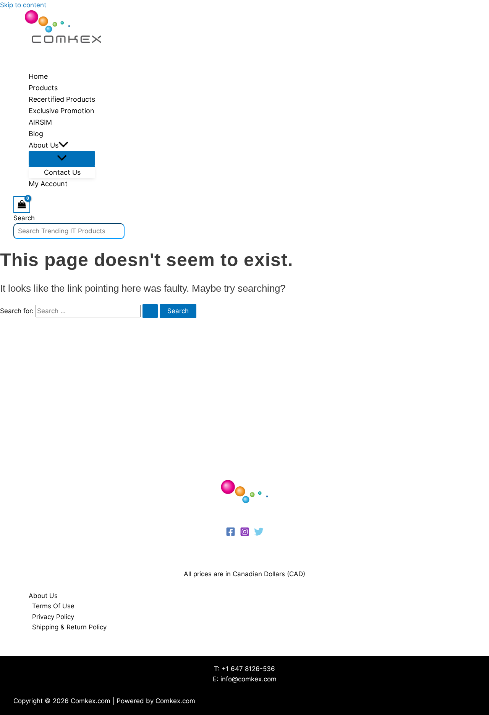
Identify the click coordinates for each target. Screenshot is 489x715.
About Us (43, 596)
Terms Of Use (53, 606)
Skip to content (23, 5)
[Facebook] (230, 534)
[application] (63, 145)
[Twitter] (259, 534)
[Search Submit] (150, 311)
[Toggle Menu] (62, 158)
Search (24, 218)
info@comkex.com (248, 679)
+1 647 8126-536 (248, 669)
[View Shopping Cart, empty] (21, 204)
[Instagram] (244, 534)
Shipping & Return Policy (69, 627)
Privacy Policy (53, 617)
